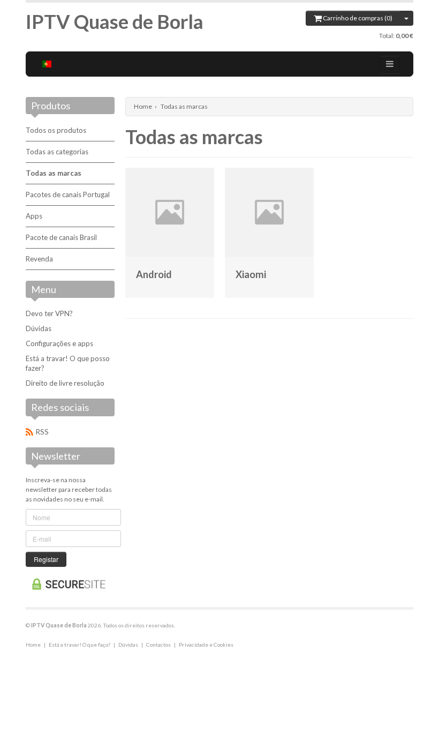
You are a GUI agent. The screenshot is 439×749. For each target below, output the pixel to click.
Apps (34, 216)
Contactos (158, 644)
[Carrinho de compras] (406, 18)
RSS (42, 432)
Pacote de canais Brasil (61, 237)
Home (143, 106)
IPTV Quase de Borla (114, 21)
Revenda (39, 258)
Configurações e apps (59, 343)
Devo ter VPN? (49, 313)
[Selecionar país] (47, 64)
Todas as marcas (53, 173)
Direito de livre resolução (65, 383)
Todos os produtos (56, 130)
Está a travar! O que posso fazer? (68, 363)
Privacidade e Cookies (206, 644)
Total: (396, 36)
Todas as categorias (57, 151)
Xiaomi (251, 274)
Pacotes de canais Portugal (68, 194)
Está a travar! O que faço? (79, 644)
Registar (46, 559)
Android (154, 274)
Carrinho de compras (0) (357, 18)
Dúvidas (38, 328)
